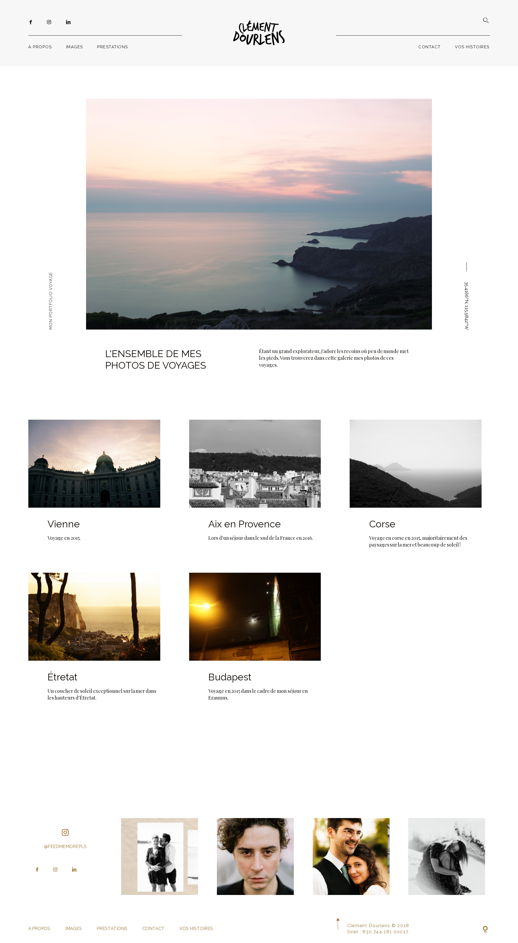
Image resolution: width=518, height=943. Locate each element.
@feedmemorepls (65, 846)
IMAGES (74, 47)
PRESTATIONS (112, 47)
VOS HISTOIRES (472, 47)
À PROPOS (40, 47)
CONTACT (429, 47)
